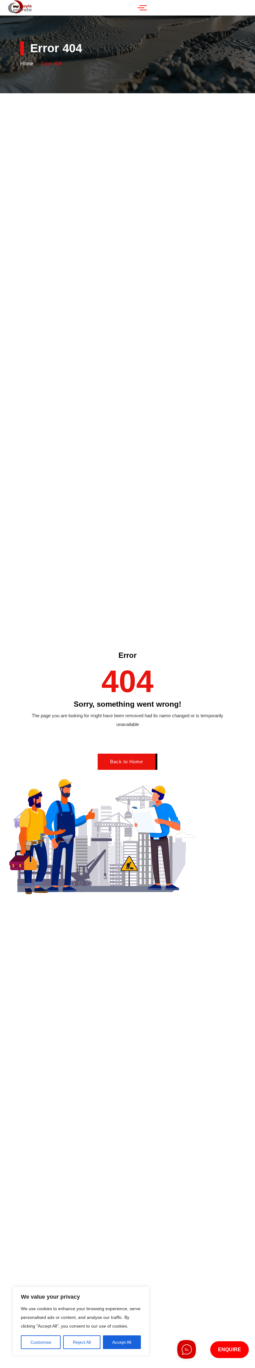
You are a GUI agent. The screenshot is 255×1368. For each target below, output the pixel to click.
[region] (80, 1321)
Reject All (82, 1342)
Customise (40, 1342)
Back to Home (126, 761)
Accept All (121, 1342)
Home (27, 63)
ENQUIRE (229, 1349)
